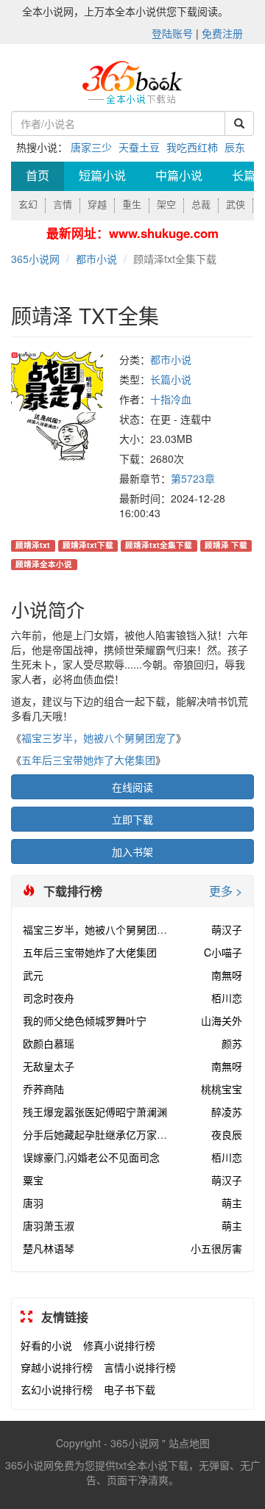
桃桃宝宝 (221, 1088)
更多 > (225, 891)
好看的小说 (46, 1345)
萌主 (232, 1202)
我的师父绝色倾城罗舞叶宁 (84, 1020)
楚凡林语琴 (48, 1248)
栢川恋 (226, 997)
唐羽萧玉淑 (48, 1225)
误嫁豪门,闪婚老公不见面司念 (91, 1157)
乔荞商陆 (43, 1088)
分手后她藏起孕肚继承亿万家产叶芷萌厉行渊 (126, 1134)
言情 (62, 204)
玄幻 (28, 204)
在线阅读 (132, 786)
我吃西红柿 (192, 147)
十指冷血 (170, 399)
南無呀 (226, 975)
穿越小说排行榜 (57, 1367)
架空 (166, 204)
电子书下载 (129, 1389)
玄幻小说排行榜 (57, 1389)
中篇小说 (178, 176)
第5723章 (193, 478)
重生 (131, 204)
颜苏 (232, 1043)
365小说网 (35, 258)
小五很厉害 (216, 1248)
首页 (37, 176)
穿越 (97, 204)
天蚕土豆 (139, 147)
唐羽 (33, 1202)
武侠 (235, 204)
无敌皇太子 (48, 1066)
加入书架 (132, 851)
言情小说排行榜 (140, 1367)
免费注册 (222, 33)
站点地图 (189, 1443)
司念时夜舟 (48, 997)
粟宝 (33, 1180)
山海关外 (221, 1020)
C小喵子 (223, 952)
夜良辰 (226, 1134)
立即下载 (132, 819)
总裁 (201, 204)
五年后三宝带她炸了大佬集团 (88, 759)
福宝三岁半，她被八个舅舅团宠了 (98, 737)
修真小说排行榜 (119, 1345)
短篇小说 (102, 176)
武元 (33, 975)
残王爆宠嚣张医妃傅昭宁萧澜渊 (95, 1111)
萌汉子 (226, 929)
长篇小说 (170, 379)
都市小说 (96, 258)
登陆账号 (172, 33)
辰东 (235, 147)
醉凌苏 (226, 1111)
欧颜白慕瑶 (48, 1043)
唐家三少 (91, 147)
